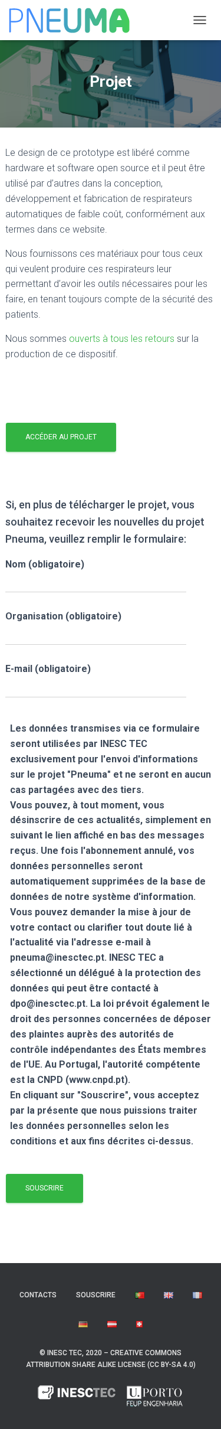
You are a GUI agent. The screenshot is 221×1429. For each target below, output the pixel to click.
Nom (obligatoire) (44, 564)
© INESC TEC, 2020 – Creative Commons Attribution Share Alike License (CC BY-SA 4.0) (111, 1358)
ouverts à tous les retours (121, 338)
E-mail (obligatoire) (48, 668)
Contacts (38, 1295)
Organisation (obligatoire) (63, 616)
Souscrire (96, 1295)
